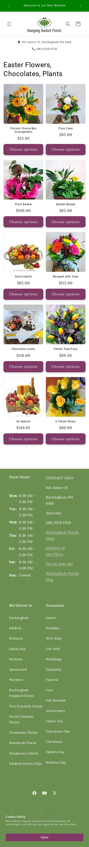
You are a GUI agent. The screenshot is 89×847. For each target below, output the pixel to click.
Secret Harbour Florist (21, 719)
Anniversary (55, 711)
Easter (51, 618)
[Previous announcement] (8, 6)
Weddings (54, 659)
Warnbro (16, 680)
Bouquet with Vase (65, 276)
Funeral (52, 680)
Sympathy (53, 669)
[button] (9, 24)
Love (49, 690)
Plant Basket (23, 204)
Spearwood (18, 669)
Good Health (23, 276)
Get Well (53, 649)
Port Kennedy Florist (26, 706)
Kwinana (16, 638)
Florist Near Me (59, 564)
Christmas (54, 742)
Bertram (15, 659)
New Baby (54, 638)
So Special (23, 421)
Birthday (52, 628)
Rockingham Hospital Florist (21, 693)
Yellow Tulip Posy (65, 349)
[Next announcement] (81, 6)
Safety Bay (17, 649)
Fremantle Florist (23, 732)
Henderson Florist (23, 753)
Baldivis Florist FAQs (25, 764)
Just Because (56, 700)
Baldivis (15, 628)
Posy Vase (65, 128)
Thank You (54, 721)
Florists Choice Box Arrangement (23, 130)
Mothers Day (56, 762)
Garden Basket (66, 204)
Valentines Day (58, 731)
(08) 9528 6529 (46, 49)
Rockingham (19, 618)
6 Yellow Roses (65, 421)
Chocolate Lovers (23, 349)
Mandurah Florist (23, 743)
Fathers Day (55, 752)
